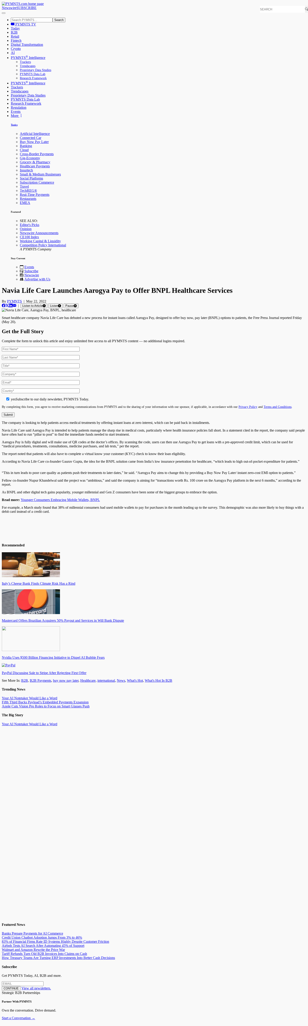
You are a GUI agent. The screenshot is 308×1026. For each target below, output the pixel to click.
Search (59, 20)
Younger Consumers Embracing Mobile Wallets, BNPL (60, 500)
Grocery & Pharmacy (35, 162)
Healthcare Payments (35, 166)
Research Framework (33, 78)
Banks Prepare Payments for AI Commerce (32, 933)
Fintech (16, 40)
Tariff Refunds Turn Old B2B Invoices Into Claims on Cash (44, 954)
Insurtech (26, 170)
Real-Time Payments (34, 194)
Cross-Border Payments (37, 154)
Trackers (25, 62)
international (106, 680)
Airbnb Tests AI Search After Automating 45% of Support (43, 945)
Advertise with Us (37, 279)
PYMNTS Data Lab (32, 74)
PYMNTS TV (25, 24)
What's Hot (135, 680)
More (15, 116)
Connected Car (30, 138)
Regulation (18, 107)
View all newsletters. (36, 988)
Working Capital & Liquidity (40, 241)
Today (15, 28)
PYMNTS (14, 301)
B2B (14, 32)
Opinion (26, 229)
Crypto (16, 49)
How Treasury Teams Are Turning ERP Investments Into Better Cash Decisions (58, 958)
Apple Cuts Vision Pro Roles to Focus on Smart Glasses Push (46, 706)
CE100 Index (29, 237)
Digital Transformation (27, 44)
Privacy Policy (248, 407)
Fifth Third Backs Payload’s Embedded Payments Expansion (45, 702)
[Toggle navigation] (3, 13)
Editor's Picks (29, 225)
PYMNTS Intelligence (28, 58)
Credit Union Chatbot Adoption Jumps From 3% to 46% (42, 937)
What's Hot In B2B (158, 680)
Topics (14, 124)
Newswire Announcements (39, 233)
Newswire (9, 8)
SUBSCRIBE (26, 8)
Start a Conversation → (18, 1018)
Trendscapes (27, 66)
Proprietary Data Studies (35, 70)
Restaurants (28, 199)
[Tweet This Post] (7, 305)
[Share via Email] (14, 305)
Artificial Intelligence (35, 134)
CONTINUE (11, 988)
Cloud (24, 150)
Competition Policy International (43, 245)
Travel (24, 186)
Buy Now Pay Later (34, 142)
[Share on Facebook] (3, 305)
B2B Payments (40, 680)
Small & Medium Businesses (40, 174)
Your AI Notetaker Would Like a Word (29, 698)
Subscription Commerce (37, 182)
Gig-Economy (30, 158)
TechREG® (28, 190)
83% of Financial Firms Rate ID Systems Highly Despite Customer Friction (55, 941)
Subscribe (31, 271)
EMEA (25, 203)
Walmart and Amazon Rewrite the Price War (33, 950)
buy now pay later (65, 680)
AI (13, 53)
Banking (26, 146)
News (121, 680)
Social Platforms (31, 178)
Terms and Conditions (278, 407)
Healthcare (88, 680)
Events (16, 111)
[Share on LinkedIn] (11, 305)
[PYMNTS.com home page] (23, 4)
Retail (15, 36)
